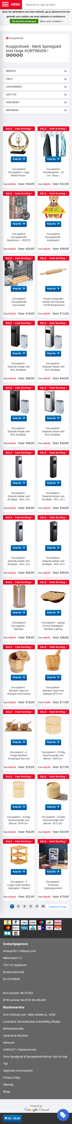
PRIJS (9, 79)
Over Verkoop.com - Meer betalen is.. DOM (29, 1014)
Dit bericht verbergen (24, 21)
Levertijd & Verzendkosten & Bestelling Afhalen (32, 1021)
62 (43, 906)
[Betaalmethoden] (36, 928)
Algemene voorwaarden (18, 1070)
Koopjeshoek (16, 38)
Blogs (6, 1091)
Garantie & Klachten (15, 1035)
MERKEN (11, 71)
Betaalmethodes (13, 1028)
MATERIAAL (12, 110)
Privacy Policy (11, 1077)
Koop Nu (17, 159)
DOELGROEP (12, 102)
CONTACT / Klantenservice (19, 1049)
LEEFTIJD (11, 94)
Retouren (9, 1042)
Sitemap (8, 1084)
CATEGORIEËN (14, 86)
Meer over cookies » (51, 21)
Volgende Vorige (57, 906)
